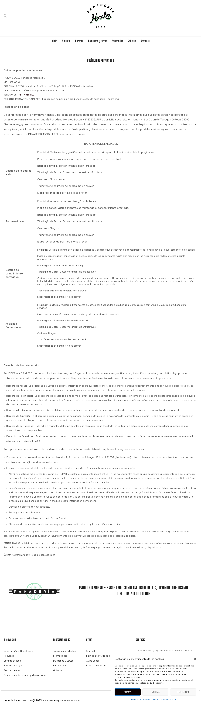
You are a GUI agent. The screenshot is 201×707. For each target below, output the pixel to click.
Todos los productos (64, 651)
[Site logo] (100, 15)
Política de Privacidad (98, 655)
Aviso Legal (92, 660)
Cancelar (155, 692)
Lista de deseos (12, 660)
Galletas (57, 670)
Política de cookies (140, 699)
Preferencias (183, 692)
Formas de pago (13, 665)
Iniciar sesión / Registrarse (18, 651)
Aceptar (127, 692)
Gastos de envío (13, 670)
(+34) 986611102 (26, 94)
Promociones (60, 655)
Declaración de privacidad (165, 699)
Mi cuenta (9, 655)
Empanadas (60, 665)
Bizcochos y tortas (63, 660)
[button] (194, 659)
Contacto (91, 651)
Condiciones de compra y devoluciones (25, 675)
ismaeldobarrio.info (70, 700)
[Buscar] (5, 16)
